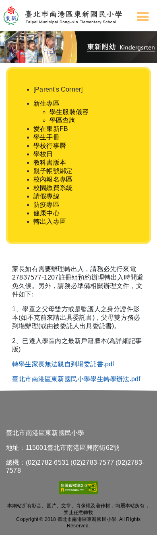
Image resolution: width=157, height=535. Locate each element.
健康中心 (46, 213)
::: (20, 82)
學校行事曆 (49, 145)
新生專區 (46, 103)
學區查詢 (63, 120)
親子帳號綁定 (52, 170)
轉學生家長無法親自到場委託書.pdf (63, 364)
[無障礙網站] (78, 491)
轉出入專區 (49, 221)
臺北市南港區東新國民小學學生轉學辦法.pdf (76, 379)
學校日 (43, 154)
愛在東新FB (50, 128)
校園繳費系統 (52, 187)
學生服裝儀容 (69, 111)
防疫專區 (46, 204)
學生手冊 (46, 137)
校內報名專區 (52, 179)
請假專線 (46, 196)
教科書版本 (49, 162)
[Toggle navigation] (143, 15)
